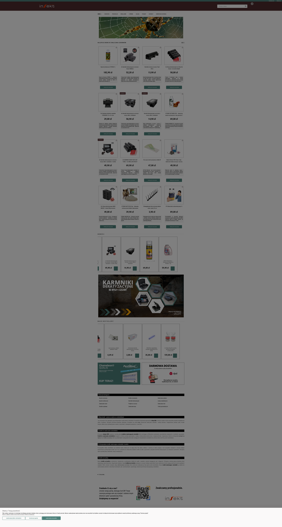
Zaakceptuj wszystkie (51, 518)
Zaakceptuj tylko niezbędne (13, 518)
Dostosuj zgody (33, 518)
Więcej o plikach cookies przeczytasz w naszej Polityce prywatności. (18, 514)
